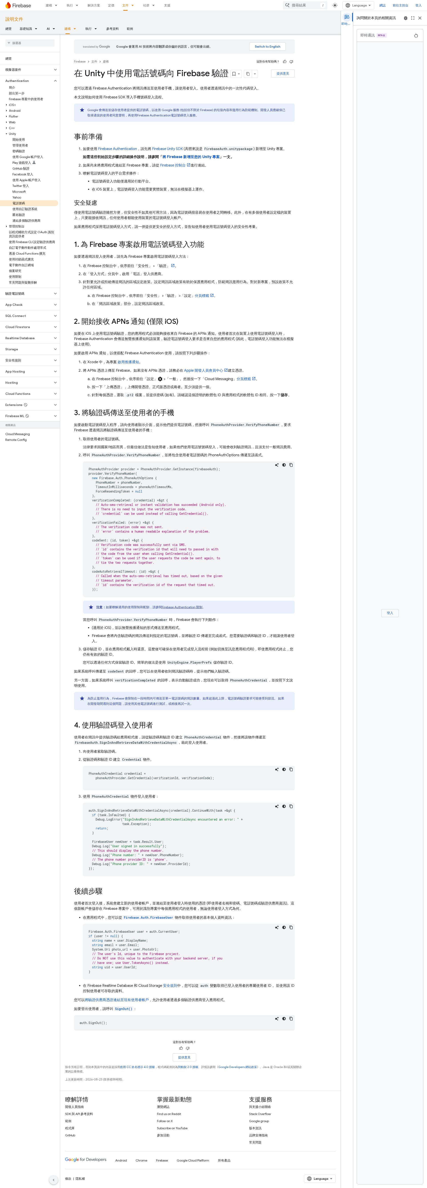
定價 (111, 5)
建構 (49, 5)
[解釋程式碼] (276, 464)
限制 (182, 607)
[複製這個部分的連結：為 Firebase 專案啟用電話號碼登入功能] (208, 245)
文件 (125, 5)
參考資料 (112, 29)
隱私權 (80, 1178)
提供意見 (283, 73)
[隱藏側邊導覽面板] (53, 1180)
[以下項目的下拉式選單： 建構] (57, 5)
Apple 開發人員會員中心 (203, 370)
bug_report (405, 18)
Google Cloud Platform (193, 1160)
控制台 (173, 165)
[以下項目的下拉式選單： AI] (55, 28)
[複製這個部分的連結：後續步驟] (107, 891)
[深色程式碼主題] (284, 464)
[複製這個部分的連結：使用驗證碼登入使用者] (157, 725)
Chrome (141, 1160)
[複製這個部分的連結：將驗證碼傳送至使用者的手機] (178, 413)
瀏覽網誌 (163, 1107)
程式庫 (70, 1128)
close (420, 18)
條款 (68, 1178)
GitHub (70, 1135)
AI (48, 29)
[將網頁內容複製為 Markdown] (248, 74)
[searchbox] (29, 43)
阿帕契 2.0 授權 (188, 1067)
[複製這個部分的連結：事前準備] (107, 137)
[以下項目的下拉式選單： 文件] (134, 5)
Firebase (80, 61)
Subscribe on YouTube (172, 1128)
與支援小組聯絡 (260, 1107)
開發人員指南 (74, 1107)
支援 (167, 5)
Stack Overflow (260, 1114)
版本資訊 (255, 1128)
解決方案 (94, 5)
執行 (70, 5)
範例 (130, 29)
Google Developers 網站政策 (237, 1067)
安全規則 (170, 985)
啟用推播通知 (128, 362)
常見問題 (255, 1142)
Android (121, 1160)
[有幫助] (284, 61)
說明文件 (14, 19)
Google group (259, 1121)
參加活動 (163, 1135)
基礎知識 (26, 29)
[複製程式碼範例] (291, 464)
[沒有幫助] (291, 61)
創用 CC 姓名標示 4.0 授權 (137, 1067)
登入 (418, 5)
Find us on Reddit (169, 1114)
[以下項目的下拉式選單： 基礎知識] (37, 28)
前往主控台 (400, 5)
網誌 (382, 5)
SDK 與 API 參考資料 (79, 1114)
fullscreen (412, 18)
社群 (146, 5)
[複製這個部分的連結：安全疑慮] (101, 203)
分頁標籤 (202, 296)
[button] (26, 70)
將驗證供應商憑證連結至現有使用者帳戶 (117, 1000)
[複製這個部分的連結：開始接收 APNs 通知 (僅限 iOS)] (182, 322)
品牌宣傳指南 (258, 1135)
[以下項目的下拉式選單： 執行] (78, 5)
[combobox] (305, 5)
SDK (167, 149)
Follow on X (165, 1121)
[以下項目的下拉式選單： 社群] (154, 5)
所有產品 (224, 1160)
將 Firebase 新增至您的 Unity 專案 (191, 157)
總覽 (8, 29)
